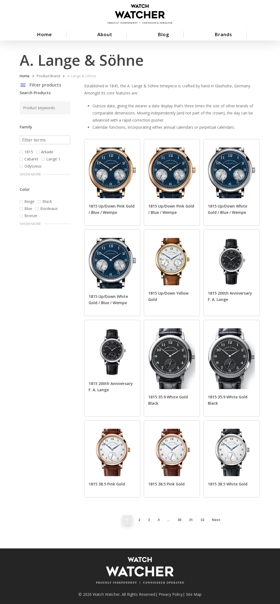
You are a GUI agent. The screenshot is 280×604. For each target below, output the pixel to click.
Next (216, 519)
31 (191, 519)
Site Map (194, 594)
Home (25, 75)
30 (179, 519)
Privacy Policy (171, 594)
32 (202, 519)
